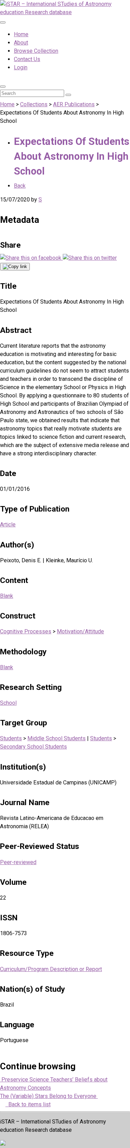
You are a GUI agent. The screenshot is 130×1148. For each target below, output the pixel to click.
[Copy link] (15, 266)
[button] (3, 87)
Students (11, 738)
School (8, 703)
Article (8, 524)
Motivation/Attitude (80, 631)
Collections (33, 104)
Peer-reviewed (18, 862)
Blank (6, 596)
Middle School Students (56, 738)
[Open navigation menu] (3, 22)
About (21, 42)
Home (21, 34)
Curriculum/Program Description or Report (51, 969)
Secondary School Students (33, 746)
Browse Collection (36, 51)
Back (20, 185)
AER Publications (74, 104)
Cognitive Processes (25, 631)
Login (20, 67)
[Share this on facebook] (31, 258)
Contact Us (27, 59)
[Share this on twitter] (90, 258)
